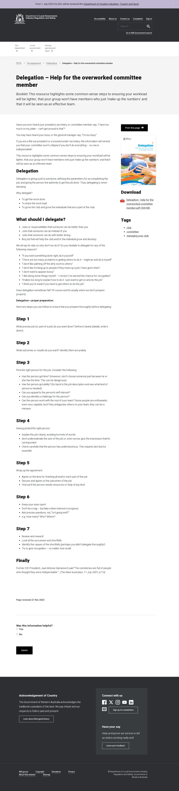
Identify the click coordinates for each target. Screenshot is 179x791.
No (20, 634)
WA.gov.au (23, 771)
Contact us (125, 18)
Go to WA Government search (139, 33)
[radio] (17, 629)
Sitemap (46, 774)
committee (133, 232)
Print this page (132, 128)
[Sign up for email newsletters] (104, 709)
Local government (35, 47)
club (129, 228)
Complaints (138, 18)
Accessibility (99, 18)
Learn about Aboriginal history (36, 719)
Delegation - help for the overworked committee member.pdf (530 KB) (140, 204)
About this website (27, 774)
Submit (24, 650)
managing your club (138, 236)
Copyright (40, 771)
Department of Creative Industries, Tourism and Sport (111, 4)
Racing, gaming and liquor (50, 48)
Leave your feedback (115, 745)
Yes (21, 629)
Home (18, 63)
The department (20, 47)
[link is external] (104, 702)
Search (149, 26)
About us (113, 18)
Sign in (149, 18)
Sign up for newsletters (123, 710)
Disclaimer (56, 771)
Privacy (71, 771)
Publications (51, 63)
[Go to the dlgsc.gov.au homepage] (36, 19)
